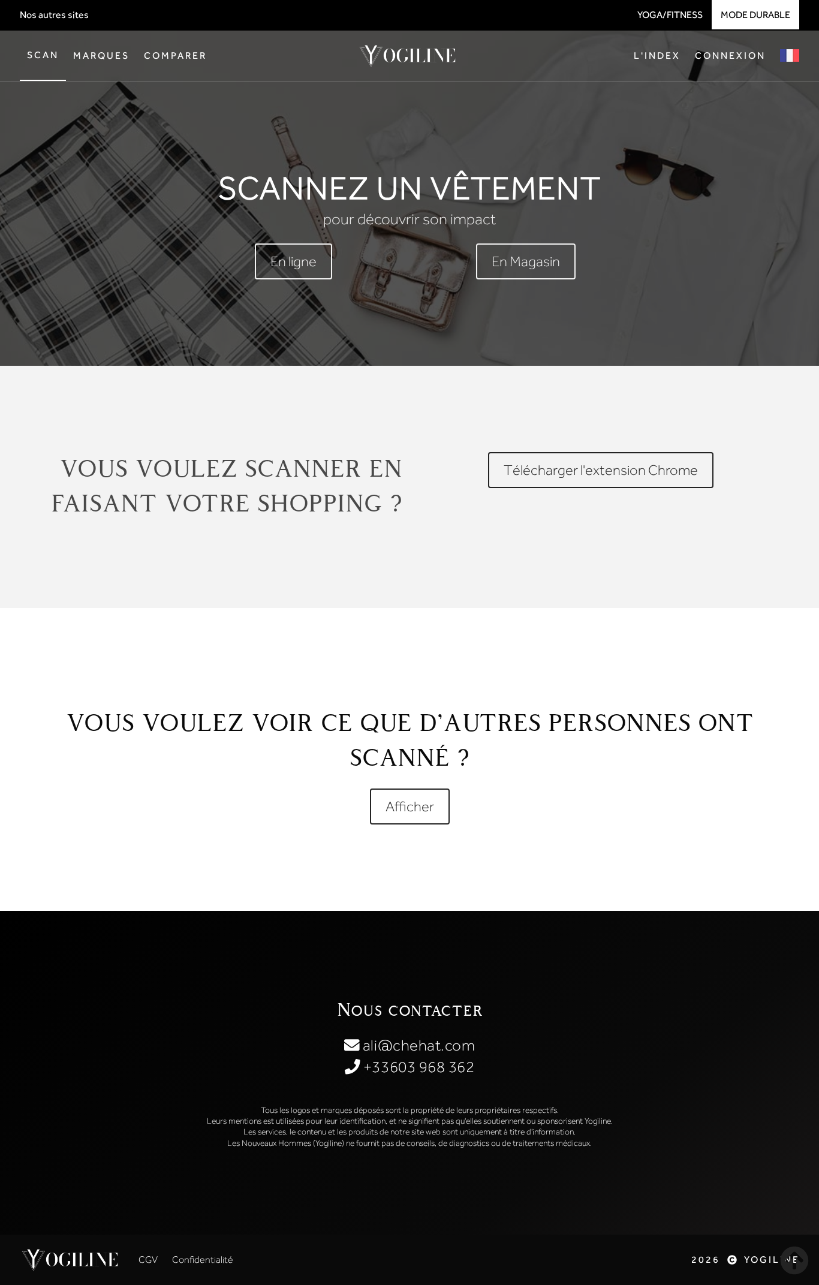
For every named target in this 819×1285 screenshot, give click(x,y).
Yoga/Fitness (670, 14)
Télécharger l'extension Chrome (601, 470)
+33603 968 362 (417, 1067)
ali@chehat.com (417, 1045)
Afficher (410, 806)
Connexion (730, 55)
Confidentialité (202, 1259)
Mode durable (755, 14)
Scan (43, 55)
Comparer (175, 55)
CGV (148, 1259)
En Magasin (526, 261)
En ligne (293, 261)
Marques (101, 55)
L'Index (657, 55)
